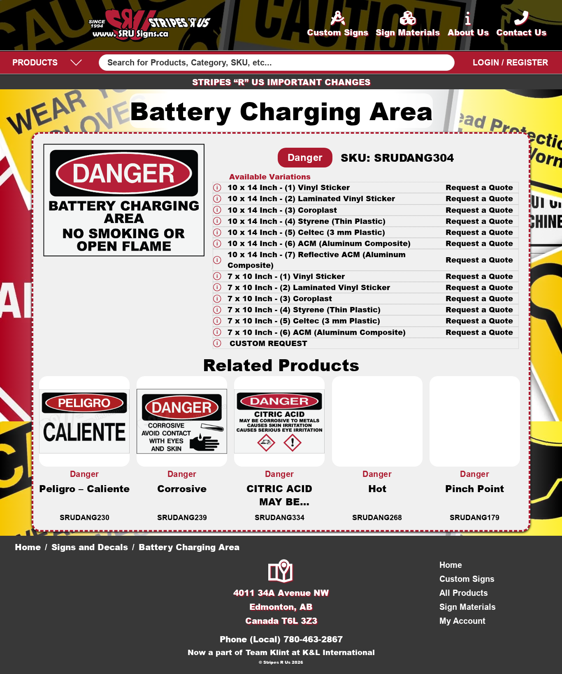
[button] (365, 187)
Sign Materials (467, 606)
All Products (463, 592)
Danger (305, 157)
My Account (462, 620)
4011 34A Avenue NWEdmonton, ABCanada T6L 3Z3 (281, 606)
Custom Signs (467, 578)
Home (28, 547)
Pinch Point (474, 488)
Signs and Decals (89, 547)
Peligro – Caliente (84, 488)
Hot (377, 488)
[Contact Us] (281, 572)
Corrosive (182, 488)
